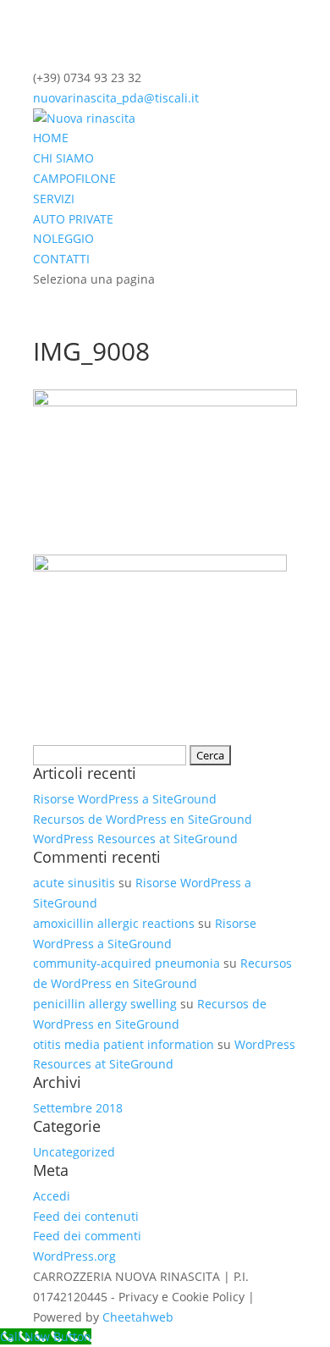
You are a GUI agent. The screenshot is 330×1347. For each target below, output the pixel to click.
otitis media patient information (123, 1044)
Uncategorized (74, 1152)
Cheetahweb (137, 1317)
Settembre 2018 (78, 1108)
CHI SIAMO (63, 158)
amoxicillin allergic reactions (114, 923)
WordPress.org (74, 1256)
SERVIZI (53, 198)
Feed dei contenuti (86, 1216)
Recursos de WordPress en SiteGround (142, 819)
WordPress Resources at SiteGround (135, 839)
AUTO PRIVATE (73, 219)
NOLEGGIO (63, 238)
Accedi (51, 1196)
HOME (51, 138)
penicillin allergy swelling (105, 1004)
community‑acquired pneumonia (126, 963)
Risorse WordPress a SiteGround (125, 799)
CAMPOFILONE (74, 178)
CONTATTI (61, 259)
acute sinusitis (74, 883)
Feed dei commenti (87, 1236)
